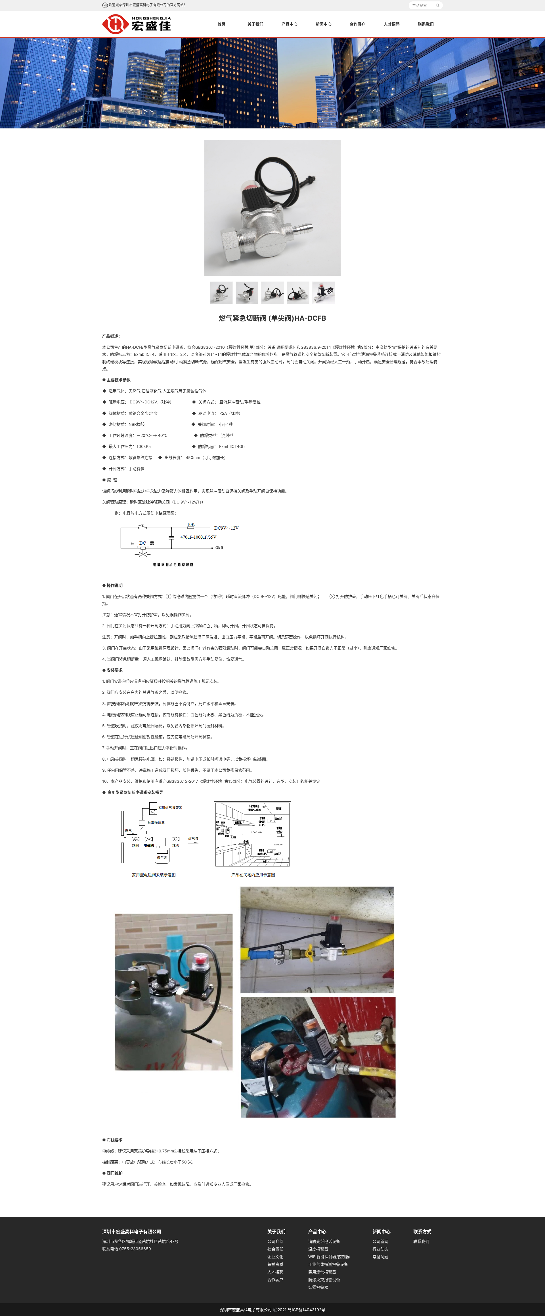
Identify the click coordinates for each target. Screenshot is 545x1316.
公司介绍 (275, 1241)
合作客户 (358, 24)
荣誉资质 (275, 1264)
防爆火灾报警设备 (324, 1279)
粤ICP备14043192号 (306, 1309)
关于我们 (255, 24)
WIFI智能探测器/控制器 (329, 1256)
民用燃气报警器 (322, 1272)
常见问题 (380, 1256)
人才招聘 (392, 24)
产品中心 (289, 24)
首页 (221, 24)
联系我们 (426, 24)
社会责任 (275, 1249)
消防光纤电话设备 (324, 1241)
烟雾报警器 (318, 1287)
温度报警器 (318, 1249)
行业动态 (380, 1249)
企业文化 (275, 1256)
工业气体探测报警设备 (328, 1264)
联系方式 (422, 1231)
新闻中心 (324, 24)
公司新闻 (380, 1241)
